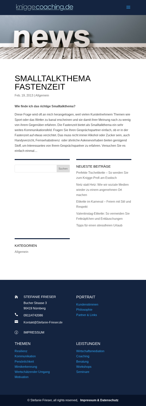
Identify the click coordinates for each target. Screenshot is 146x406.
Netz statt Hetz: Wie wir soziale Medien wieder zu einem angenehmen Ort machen (102, 190)
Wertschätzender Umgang (32, 371)
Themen (22, 344)
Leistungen (88, 344)
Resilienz (21, 351)
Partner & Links (86, 315)
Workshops (83, 366)
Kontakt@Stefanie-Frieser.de (43, 322)
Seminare (82, 371)
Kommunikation (25, 356)
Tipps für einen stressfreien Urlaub (99, 225)
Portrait (85, 297)
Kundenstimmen (87, 304)
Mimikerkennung (26, 366)
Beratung (82, 361)
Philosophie (84, 309)
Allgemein (42, 95)
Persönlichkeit (24, 361)
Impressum (34, 332)
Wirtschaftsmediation (90, 351)
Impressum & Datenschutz (99, 400)
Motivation (22, 377)
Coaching (82, 356)
